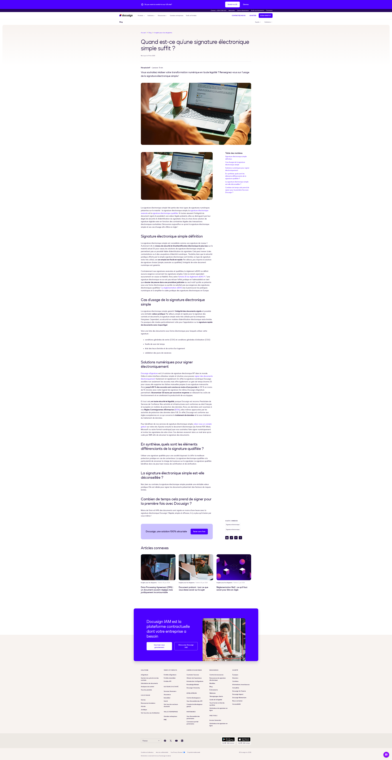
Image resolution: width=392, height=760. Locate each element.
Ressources (162, 16)
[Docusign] (126, 15)
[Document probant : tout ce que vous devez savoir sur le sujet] (196, 567)
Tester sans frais (199, 531)
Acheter (252, 16)
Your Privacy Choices (176, 752)
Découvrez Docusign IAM (186, 646)
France (145, 741)
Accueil (143, 33)
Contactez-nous (238, 16)
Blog (150, 33)
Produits (140, 16)
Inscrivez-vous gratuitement (159, 646)
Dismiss (246, 4)
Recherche (232, 10)
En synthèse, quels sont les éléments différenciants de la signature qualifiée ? (235, 176)
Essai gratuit (265, 16)
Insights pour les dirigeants (163, 33)
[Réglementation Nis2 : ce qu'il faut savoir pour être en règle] (234, 567)
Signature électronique (232, 524)
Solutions (151, 16)
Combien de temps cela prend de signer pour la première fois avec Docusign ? (237, 190)
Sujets (257, 22)
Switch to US (232, 4)
